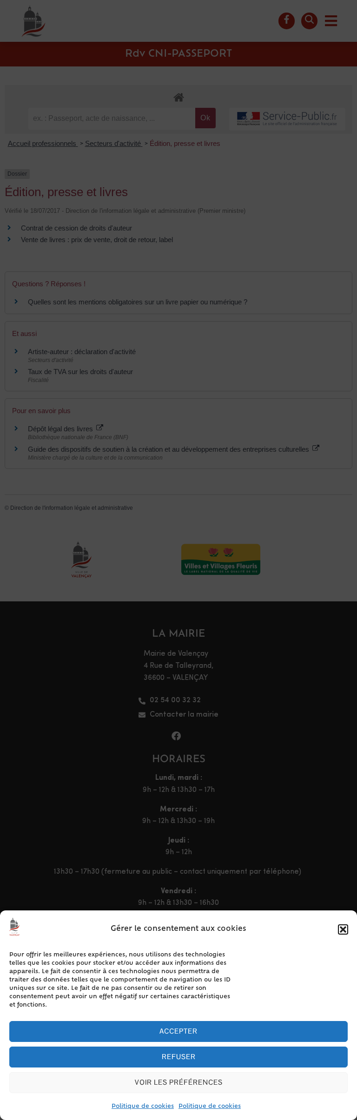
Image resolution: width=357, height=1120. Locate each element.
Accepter (178, 1031)
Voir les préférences (179, 1082)
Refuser (179, 1056)
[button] (343, 929)
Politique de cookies (143, 1106)
